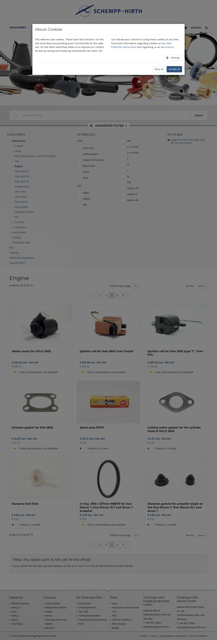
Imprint (169, 47)
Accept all (174, 69)
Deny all (159, 69)
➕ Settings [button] (173, 57)
